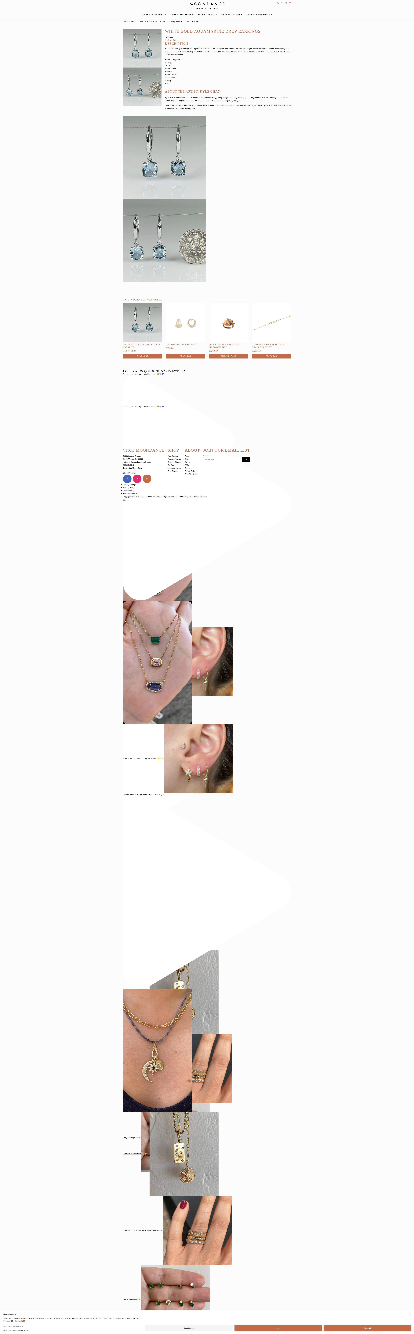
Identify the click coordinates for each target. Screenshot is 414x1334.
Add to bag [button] (185, 356)
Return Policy (190, 471)
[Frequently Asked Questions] (282, 3)
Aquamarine (170, 77)
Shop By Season (230, 14)
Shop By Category (153, 14)
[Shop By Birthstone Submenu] (272, 14)
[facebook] (127, 479)
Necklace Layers (174, 468)
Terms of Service (130, 494)
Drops (154, 22)
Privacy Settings (129, 485)
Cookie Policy (128, 491)
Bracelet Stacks (174, 462)
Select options (228, 356)
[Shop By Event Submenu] (217, 14)
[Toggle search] (278, 3)
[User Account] (286, 3)
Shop (133, 22)
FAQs (187, 465)
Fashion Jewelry (174, 459)
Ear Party (171, 465)
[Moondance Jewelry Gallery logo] (207, 5)
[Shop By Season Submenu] (242, 14)
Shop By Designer (180, 14)
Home (125, 22)
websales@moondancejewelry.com (137, 462)
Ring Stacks (173, 471)
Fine (166, 84)
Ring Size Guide (191, 474)
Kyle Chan (169, 37)
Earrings (143, 22)
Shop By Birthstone (258, 14)
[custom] (147, 479)
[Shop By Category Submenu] (166, 14)
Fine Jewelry (173, 456)
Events (187, 462)
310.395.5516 (128, 465)
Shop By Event (206, 14)
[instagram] (137, 479)
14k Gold (168, 71)
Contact (188, 468)
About (187, 456)
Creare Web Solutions (198, 497)
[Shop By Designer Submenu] (193, 14)
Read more (142, 356)
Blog (186, 459)
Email (206, 455)
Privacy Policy (129, 488)
